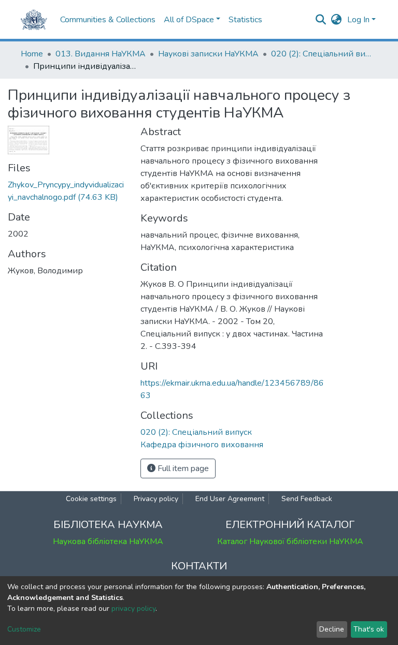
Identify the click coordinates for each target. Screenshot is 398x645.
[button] (336, 19)
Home (32, 54)
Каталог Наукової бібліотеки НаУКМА (290, 541)
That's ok (368, 629)
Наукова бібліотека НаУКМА (108, 541)
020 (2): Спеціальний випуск (323, 54)
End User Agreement (229, 499)
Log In (358, 19)
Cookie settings (91, 499)
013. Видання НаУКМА (100, 54)
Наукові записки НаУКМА (208, 54)
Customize (24, 629)
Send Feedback (306, 499)
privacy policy (133, 608)
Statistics (245, 19)
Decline (331, 629)
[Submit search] (321, 19)
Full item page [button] (182, 468)
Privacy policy (156, 499)
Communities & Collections (107, 19)
